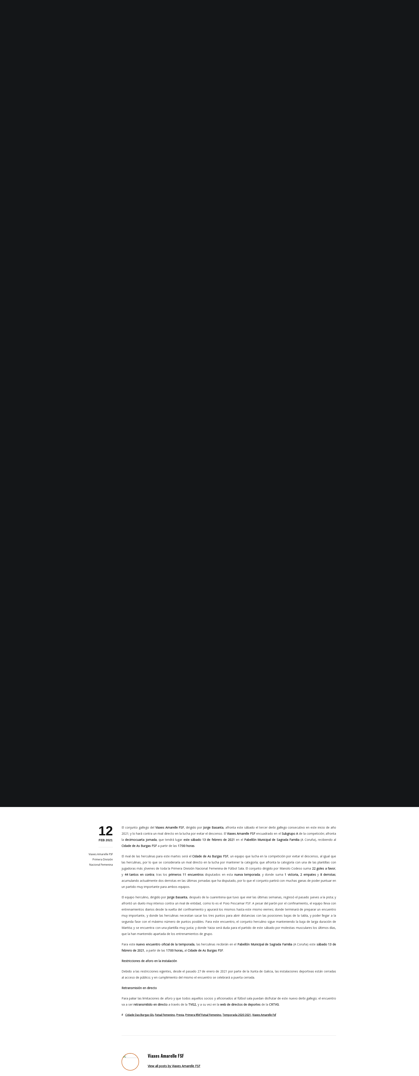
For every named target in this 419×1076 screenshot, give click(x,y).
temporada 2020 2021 (237, 1015)
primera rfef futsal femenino (203, 1015)
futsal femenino (165, 1015)
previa (180, 1015)
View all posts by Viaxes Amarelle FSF (174, 1066)
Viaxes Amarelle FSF (101, 854)
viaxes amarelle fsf (264, 1015)
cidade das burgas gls (139, 1015)
